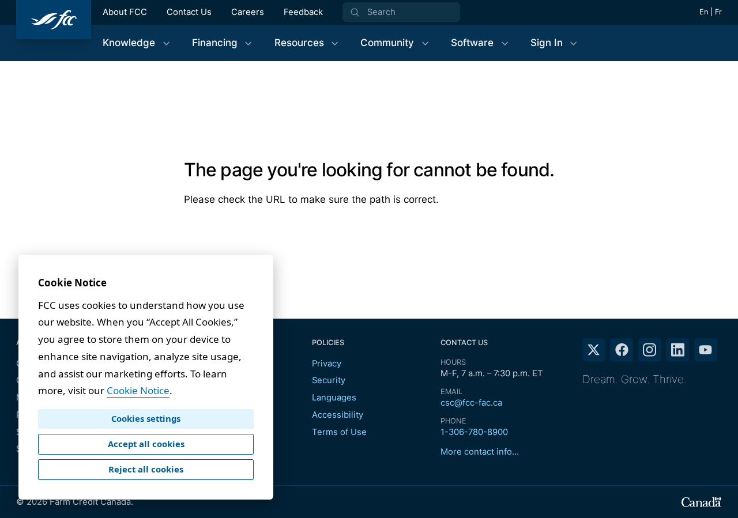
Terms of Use (339, 432)
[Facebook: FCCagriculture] (621, 349)
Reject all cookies (145, 469)
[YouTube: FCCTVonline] (705, 349)
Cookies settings (145, 418)
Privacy (326, 363)
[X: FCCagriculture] (593, 349)
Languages (334, 397)
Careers (247, 12)
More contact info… (479, 452)
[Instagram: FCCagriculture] (649, 349)
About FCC (125, 12)
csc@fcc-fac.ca (471, 403)
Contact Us (189, 12)
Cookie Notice (138, 390)
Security (328, 380)
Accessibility (337, 415)
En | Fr (710, 11)
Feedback (303, 12)
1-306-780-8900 (474, 432)
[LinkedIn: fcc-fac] (677, 349)
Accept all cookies (146, 443)
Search (381, 12)
